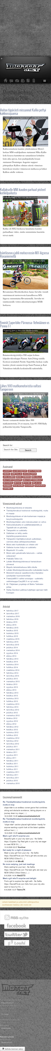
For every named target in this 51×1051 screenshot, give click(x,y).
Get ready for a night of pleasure (17, 850)
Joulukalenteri (29, 474)
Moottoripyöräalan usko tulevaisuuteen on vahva (26, 521)
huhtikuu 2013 (12, 701)
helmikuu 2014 (12, 673)
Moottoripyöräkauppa (12, 480)
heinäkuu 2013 (12, 692)
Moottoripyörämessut (33, 480)
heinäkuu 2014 (12, 658)
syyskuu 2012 (12, 721)
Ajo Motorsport (19, 471)
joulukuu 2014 (12, 647)
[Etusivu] (5, 81)
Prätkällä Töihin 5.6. (14, 558)
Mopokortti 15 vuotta (14, 550)
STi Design (5, 1014)
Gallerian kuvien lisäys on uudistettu (21, 547)
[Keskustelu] (11, 81)
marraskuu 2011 (13, 749)
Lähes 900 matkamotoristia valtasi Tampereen (20, 387)
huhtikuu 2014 (12, 667)
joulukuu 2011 (12, 746)
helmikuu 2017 (12, 610)
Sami (22, 118)
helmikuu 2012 (12, 740)
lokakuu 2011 (11, 752)
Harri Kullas (16, 474)
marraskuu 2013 (13, 681)
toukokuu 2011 (12, 766)
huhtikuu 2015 (12, 636)
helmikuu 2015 (12, 641)
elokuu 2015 (11, 624)
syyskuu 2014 (12, 653)
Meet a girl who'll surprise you (16, 835)
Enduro (6, 474)
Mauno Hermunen (23, 477)
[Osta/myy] (23, 81)
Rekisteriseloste (7, 1036)
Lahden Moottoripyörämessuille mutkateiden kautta (27, 570)
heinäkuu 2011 (12, 760)
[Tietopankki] (28, 81)
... (25, 813)
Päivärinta (7, 486)
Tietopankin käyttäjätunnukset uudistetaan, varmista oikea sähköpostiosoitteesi (24, 540)
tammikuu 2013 (12, 709)
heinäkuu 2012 (12, 726)
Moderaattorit (6, 1042)
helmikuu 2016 (12, 619)
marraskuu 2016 (13, 616)
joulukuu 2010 (12, 780)
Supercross (40, 486)
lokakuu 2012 (11, 718)
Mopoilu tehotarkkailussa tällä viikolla (21, 567)
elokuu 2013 (11, 689)
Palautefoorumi (7, 1002)
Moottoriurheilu (40, 118)
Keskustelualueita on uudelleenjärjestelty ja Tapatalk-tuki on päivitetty (24, 526)
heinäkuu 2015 (12, 627)
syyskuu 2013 (12, 687)
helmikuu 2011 (12, 774)
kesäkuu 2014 (12, 661)
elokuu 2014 (11, 656)
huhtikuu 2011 (12, 769)
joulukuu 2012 (12, 712)
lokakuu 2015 (11, 622)
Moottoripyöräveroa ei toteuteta (19, 507)
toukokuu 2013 (12, 698)
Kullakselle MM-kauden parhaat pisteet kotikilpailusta (23, 191)
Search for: (8, 445)
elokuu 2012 (11, 723)
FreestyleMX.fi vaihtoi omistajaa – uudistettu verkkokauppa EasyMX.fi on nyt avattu (24, 580)
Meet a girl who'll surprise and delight (19, 878)
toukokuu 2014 (12, 664)
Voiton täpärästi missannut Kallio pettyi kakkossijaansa (23, 112)
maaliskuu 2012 (12, 738)
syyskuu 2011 (12, 755)
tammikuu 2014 (12, 675)
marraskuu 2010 (13, 783)
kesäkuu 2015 (12, 630)
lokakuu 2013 (11, 684)
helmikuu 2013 (12, 706)
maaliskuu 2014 (12, 670)
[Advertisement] (25, 28)
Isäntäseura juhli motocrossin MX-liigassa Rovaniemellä (24, 254)
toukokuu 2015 (12, 633)
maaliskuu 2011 (12, 772)
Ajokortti (7, 471)
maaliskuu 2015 (12, 639)
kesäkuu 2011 (12, 763)
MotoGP (17, 483)
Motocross (8, 483)
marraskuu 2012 (13, 715)
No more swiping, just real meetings (19, 864)
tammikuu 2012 (12, 743)
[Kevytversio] (34, 81)
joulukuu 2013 (12, 678)
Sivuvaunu (29, 486)
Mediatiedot (6, 1028)
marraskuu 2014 (13, 650)
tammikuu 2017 (12, 613)
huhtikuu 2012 (12, 735)
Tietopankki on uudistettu (16, 530)
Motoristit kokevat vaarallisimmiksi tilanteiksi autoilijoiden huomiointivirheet (24, 574)
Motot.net (27, 483)
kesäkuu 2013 (12, 695)
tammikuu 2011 (12, 777)
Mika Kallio (36, 477)
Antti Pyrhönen (34, 471)
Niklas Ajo (36, 483)
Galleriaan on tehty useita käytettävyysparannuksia (16, 534)
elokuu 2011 (11, 757)
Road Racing (18, 486)
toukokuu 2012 (12, 732)
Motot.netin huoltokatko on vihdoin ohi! (22, 544)
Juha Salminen (9, 477)
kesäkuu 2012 (12, 729)
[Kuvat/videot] (17, 81)
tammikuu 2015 (12, 644)
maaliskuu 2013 (12, 704)
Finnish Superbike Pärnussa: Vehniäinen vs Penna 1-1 (24, 324)
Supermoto (8, 489)
